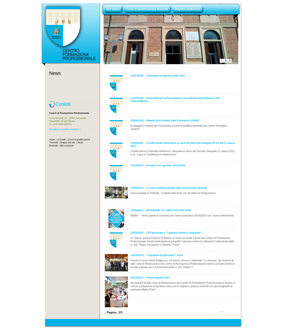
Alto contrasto (67, 145)
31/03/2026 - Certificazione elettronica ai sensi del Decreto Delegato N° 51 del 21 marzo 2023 (182, 144)
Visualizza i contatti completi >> (65, 129)
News (55, 73)
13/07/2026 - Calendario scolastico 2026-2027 (158, 75)
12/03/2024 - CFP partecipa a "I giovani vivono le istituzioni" (166, 232)
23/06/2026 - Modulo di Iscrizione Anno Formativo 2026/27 (165, 120)
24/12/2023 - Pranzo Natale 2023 (150, 277)
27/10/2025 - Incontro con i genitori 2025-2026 (157, 165)
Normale (53, 145)
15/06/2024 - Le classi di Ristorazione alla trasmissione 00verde (168, 187)
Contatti (62, 139)
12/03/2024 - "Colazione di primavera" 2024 (156, 255)
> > (221, 311)
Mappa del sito (67, 142)
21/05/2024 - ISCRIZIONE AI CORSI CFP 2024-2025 (160, 210)
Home (52, 139)
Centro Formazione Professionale (70, 34)
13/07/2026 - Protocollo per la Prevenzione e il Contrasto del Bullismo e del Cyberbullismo (175, 100)
